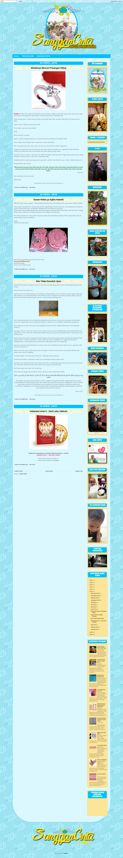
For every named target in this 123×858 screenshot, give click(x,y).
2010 (91, 591)
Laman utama (49, 471)
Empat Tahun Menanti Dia (100, 676)
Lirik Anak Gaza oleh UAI (101, 690)
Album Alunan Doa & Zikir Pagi (101, 647)
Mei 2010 (93, 607)
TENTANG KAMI (28, 56)
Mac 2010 (93, 625)
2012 (91, 587)
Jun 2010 (93, 604)
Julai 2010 (94, 602)
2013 (91, 584)
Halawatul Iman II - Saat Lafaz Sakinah (48, 411)
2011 (91, 589)
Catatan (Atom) (23, 474)
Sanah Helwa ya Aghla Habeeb (49, 199)
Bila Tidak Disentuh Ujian (48, 281)
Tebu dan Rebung (102, 759)
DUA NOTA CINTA (102, 745)
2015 (91, 580)
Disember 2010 (95, 593)
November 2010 (95, 595)
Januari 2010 (94, 629)
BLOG (16, 56)
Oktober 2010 (94, 598)
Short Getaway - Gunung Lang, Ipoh (101, 661)
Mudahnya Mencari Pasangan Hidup (48, 68)
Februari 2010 (95, 627)
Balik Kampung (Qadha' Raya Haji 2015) (101, 705)
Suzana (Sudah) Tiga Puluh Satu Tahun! (101, 720)
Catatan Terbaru (18, 471)
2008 (91, 634)
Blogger (66, 853)
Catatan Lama (79, 471)
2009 (91, 632)
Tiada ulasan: (32, 187)
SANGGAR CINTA (43, 56)
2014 (91, 582)
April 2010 (94, 609)
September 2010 (95, 600)
